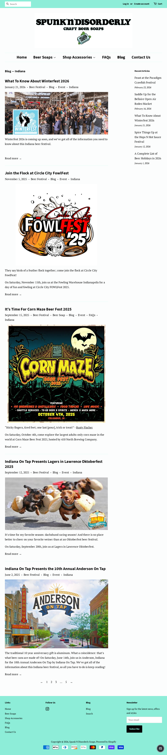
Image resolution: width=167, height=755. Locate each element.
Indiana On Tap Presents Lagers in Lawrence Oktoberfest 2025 (53, 464)
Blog (121, 57)
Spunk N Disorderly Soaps (82, 741)
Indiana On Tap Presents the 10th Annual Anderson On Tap (55, 569)
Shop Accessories (78, 57)
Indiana (73, 87)
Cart (160, 4)
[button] (160, 748)
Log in (126, 4)
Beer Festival (37, 87)
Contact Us (141, 57)
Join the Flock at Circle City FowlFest (37, 173)
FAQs (106, 57)
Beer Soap (59, 315)
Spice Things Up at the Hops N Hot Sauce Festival (148, 137)
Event (61, 87)
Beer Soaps (43, 57)
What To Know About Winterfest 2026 (37, 81)
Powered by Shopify (106, 741)
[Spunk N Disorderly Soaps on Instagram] (47, 709)
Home (22, 57)
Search (89, 713)
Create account (141, 4)
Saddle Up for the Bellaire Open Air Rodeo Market (145, 99)
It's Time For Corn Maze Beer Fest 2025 (38, 309)
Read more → (13, 158)
